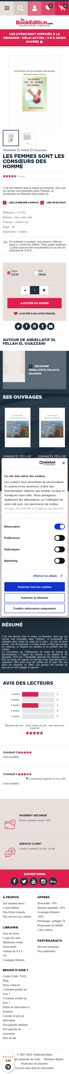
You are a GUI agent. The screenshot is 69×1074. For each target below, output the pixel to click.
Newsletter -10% (47, 903)
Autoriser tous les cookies (34, 586)
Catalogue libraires (13, 960)
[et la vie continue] (17, 427)
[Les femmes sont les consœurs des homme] (34, 125)
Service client (30, 843)
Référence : (9, 212)
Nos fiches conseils (14, 912)
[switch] (59, 538)
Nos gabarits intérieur (15, 1024)
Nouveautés (10, 946)
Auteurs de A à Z (13, 951)
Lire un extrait (56, 202)
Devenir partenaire (48, 946)
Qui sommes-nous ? (14, 903)
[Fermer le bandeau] (63, 463)
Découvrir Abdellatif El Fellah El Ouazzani (44, 370)
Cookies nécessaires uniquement (34, 608)
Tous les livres (11, 933)
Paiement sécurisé (33, 815)
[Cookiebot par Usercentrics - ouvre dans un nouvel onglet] (41, 463)
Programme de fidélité (50, 925)
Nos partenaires (46, 951)
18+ (5, 955)
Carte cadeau (44, 929)
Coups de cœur (11, 937)
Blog (5, 980)
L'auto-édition (11, 907)
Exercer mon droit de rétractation (34, 1068)
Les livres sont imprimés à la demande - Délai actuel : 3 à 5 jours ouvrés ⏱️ (34, 37)
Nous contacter (11, 985)
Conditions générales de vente (23, 1059)
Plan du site (9, 1038)
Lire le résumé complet (23, 202)
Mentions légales (53, 1059)
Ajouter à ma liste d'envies (37, 313)
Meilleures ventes (13, 942)
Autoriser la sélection (34, 597)
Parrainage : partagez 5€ (51, 921)
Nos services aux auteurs (17, 916)
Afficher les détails (45, 575)
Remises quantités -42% (51, 907)
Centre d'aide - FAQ (14, 976)
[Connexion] (34, 11)
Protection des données (34, 1063)
